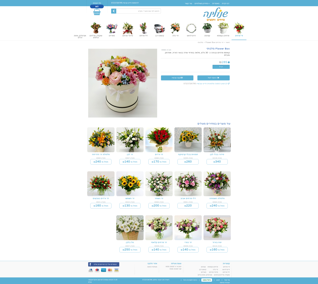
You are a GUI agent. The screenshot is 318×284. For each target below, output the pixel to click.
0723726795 (190, 83)
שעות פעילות (176, 263)
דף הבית (225, 3)
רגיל (221, 67)
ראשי (228, 42)
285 (223, 62)
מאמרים (215, 3)
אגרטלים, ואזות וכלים (205, 275)
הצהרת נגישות (225, 283)
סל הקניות (97, 3)
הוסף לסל (212, 78)
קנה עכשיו (176, 78)
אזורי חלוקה (152, 263)
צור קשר (188, 3)
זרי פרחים (219, 42)
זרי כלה (215, 270)
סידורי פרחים (213, 272)
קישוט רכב (202, 270)
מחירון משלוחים (202, 3)
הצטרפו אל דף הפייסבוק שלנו (105, 264)
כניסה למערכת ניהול (190, 280)
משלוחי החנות (152, 267)
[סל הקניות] (96, 10)
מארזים (203, 272)
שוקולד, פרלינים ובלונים (222, 275)
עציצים (203, 267)
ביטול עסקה (207, 280)
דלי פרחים (226, 272)
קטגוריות (226, 263)
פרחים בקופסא (213, 267)
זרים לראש (226, 270)
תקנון (218, 280)
